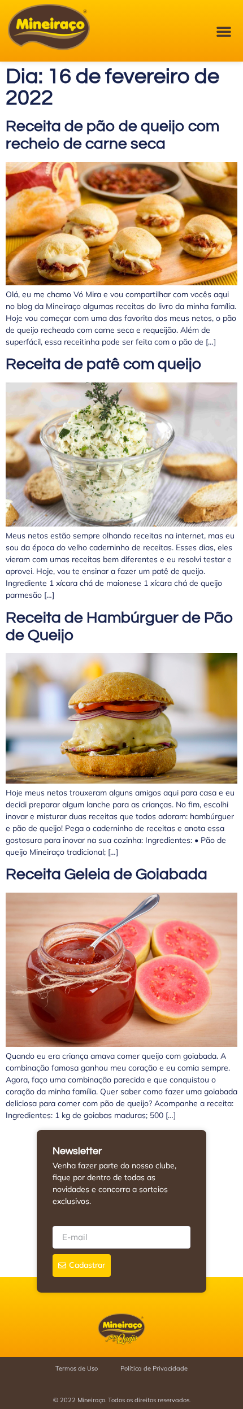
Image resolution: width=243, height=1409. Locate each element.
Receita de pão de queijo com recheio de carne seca (112, 135)
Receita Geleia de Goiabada (106, 874)
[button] (224, 31)
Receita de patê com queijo (103, 364)
